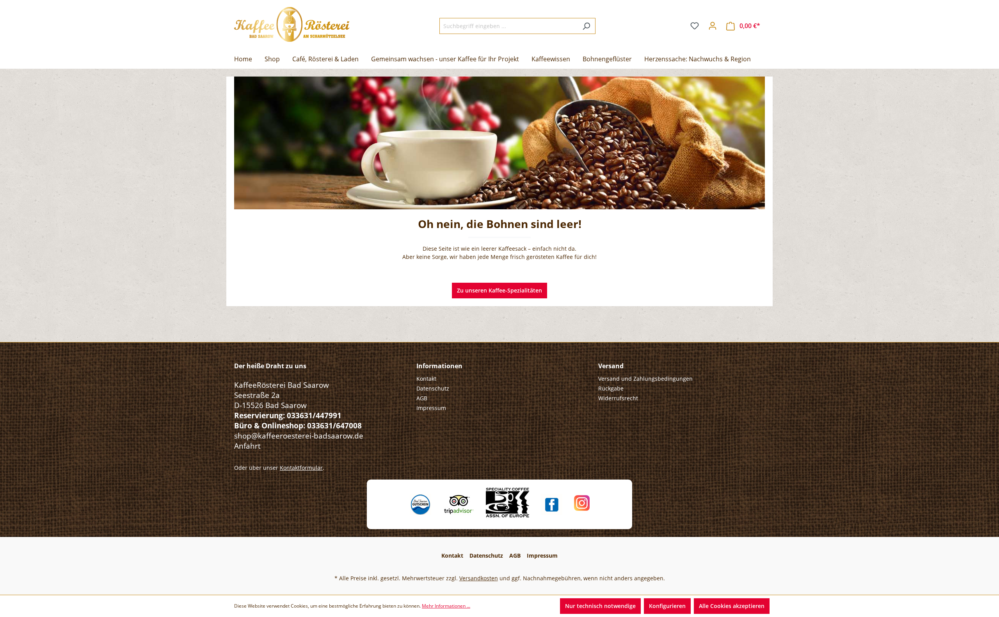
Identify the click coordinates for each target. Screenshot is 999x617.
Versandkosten (478, 578)
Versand (611, 366)
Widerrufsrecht (618, 398)
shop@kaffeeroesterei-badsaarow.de (298, 435)
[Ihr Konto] (713, 25)
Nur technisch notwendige (600, 606)
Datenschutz (432, 388)
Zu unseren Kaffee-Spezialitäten (499, 290)
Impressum (431, 408)
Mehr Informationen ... (446, 606)
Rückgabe (611, 388)
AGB (421, 398)
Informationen (439, 366)
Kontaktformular (301, 467)
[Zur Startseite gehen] (291, 24)
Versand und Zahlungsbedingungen (645, 378)
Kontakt (426, 378)
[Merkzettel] (695, 25)
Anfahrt (247, 446)
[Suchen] (586, 26)
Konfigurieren (667, 606)
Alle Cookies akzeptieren (731, 606)
